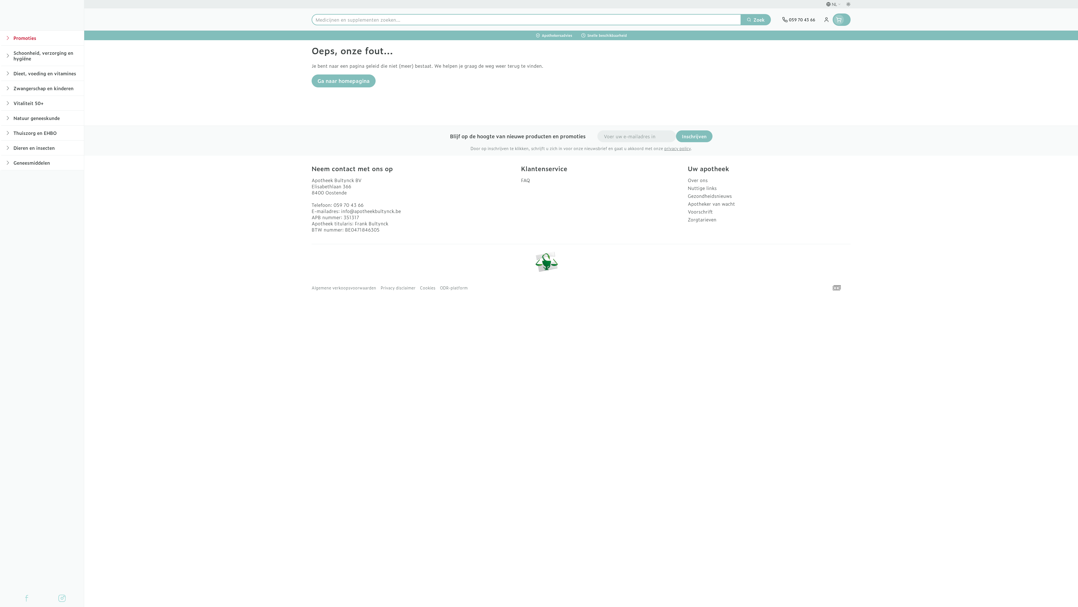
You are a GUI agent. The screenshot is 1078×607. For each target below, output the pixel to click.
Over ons (698, 180)
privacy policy (677, 148)
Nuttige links (702, 188)
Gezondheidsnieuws (710, 196)
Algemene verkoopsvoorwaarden (344, 288)
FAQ (525, 180)
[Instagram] (62, 598)
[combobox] (526, 19)
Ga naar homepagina (344, 81)
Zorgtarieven (702, 219)
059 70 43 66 (349, 204)
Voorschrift (700, 212)
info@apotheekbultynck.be (371, 211)
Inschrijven (694, 136)
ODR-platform (454, 288)
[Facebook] (26, 598)
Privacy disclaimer (398, 288)
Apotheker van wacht (711, 204)
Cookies (427, 288)
